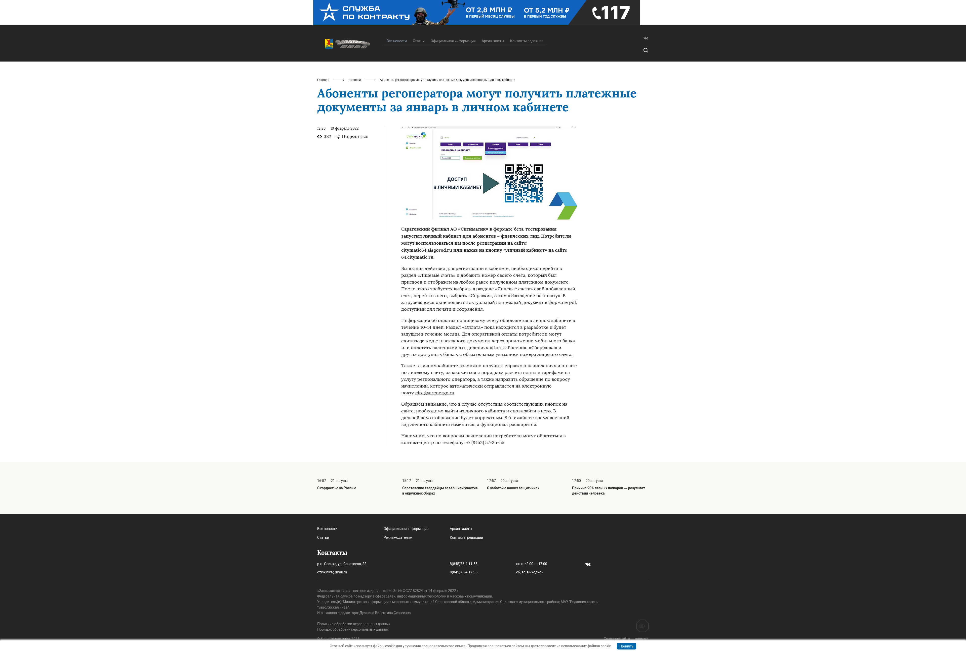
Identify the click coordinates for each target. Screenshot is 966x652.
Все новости (327, 529)
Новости (354, 80)
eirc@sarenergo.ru (434, 393)
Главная (323, 80)
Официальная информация (453, 41)
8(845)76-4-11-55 (463, 564)
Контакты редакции (526, 41)
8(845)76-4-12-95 (463, 572)
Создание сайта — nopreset (626, 639)
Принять (626, 646)
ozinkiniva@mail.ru (332, 572)
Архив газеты (493, 41)
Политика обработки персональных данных (353, 624)
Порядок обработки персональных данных (353, 629)
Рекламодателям (398, 537)
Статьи (419, 41)
